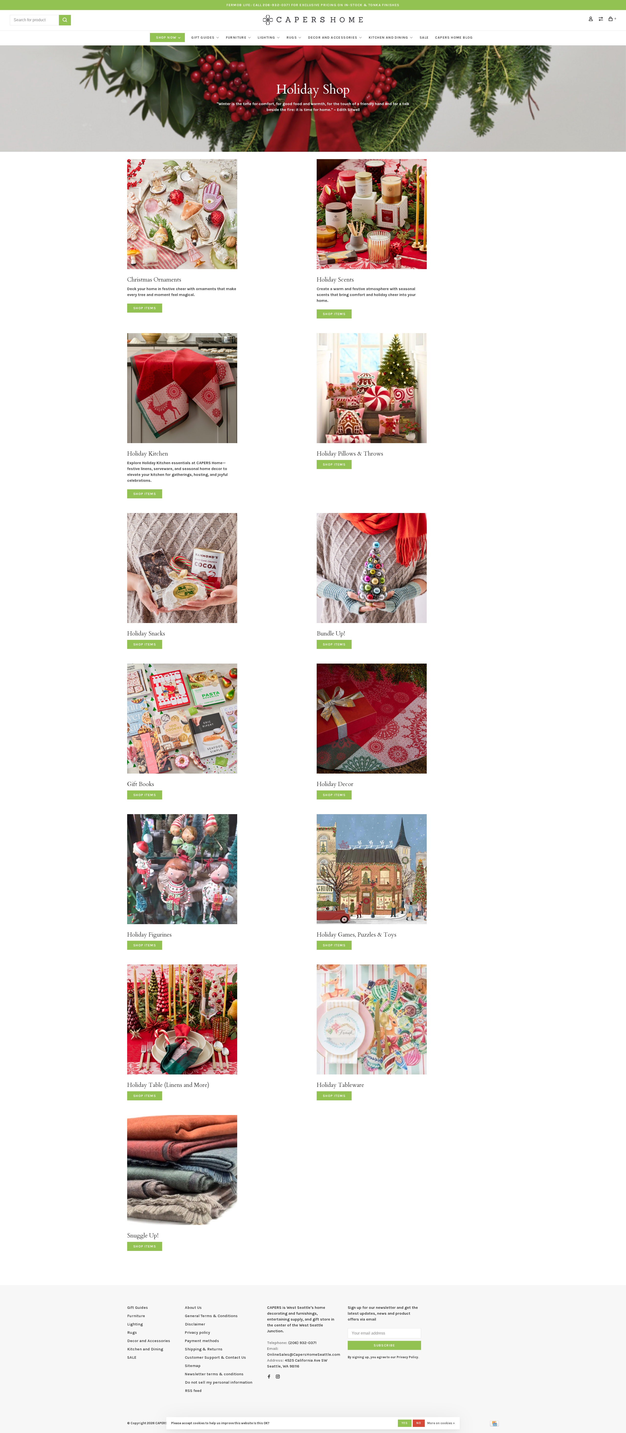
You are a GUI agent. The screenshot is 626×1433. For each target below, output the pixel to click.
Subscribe (384, 1345)
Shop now (167, 37)
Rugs (292, 37)
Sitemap (193, 1365)
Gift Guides (202, 37)
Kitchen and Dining (388, 37)
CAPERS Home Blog (454, 37)
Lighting (266, 37)
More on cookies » (441, 1423)
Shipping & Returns (204, 1349)
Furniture (236, 37)
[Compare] (601, 20)
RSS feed (193, 1390)
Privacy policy (197, 1332)
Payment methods (202, 1340)
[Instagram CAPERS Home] (278, 1377)
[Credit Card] (494, 1425)
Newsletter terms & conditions (214, 1374)
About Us (193, 1307)
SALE (424, 37)
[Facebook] (269, 1377)
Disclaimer (195, 1324)
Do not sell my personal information (218, 1382)
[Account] (591, 20)
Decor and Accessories (332, 37)
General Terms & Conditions (211, 1315)
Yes (405, 1423)
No (418, 1423)
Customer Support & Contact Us (215, 1357)
